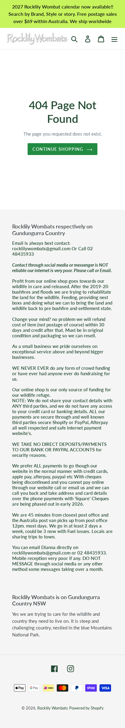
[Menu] (114, 39)
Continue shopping (57, 149)
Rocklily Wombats (52, 708)
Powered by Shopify (86, 708)
